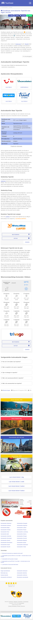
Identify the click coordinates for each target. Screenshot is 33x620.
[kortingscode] (16, 507)
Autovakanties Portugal (22, 536)
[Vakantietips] (16, 464)
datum (15, 238)
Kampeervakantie (4, 575)
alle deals (9, 87)
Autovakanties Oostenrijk (6, 536)
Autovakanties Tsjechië (5, 546)
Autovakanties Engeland (22, 525)
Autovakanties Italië (5, 534)
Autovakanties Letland (21, 527)
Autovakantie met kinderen (6, 577)
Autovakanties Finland (21, 529)
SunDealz (11, 601)
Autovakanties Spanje (21, 542)
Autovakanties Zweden (5, 540)
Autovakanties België (5, 527)
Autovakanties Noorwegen (6, 538)
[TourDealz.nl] (11, 583)
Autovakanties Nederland (6, 523)
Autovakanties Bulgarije (22, 540)
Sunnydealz (21, 603)
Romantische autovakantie (22, 577)
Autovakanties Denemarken (6, 542)
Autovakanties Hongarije (22, 523)
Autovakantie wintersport (22, 570)
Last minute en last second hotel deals (10, 564)
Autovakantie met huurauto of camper (10, 559)
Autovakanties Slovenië (22, 538)
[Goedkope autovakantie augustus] (16, 427)
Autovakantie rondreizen (22, 575)
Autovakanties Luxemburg (22, 531)
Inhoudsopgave (28, 56)
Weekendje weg (4, 573)
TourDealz (20, 601)
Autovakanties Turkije (21, 546)
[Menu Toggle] (30, 3)
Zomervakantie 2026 (16, 400)
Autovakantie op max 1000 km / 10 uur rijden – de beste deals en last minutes (16, 556)
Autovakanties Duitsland (6, 525)
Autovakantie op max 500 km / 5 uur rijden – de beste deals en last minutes (15, 562)
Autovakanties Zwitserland (22, 544)
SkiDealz (15, 601)
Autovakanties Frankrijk (5, 529)
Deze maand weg (16, 418)
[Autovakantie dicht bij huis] (16, 446)
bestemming (15, 234)
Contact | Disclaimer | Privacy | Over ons (16, 606)
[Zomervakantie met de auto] (16, 408)
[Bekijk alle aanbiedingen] (5, 616)
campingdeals (24, 87)
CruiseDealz (25, 601)
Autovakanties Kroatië (5, 544)
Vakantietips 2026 (16, 456)
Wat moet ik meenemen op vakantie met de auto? (12, 553)
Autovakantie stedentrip (22, 573)
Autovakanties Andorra (21, 534)
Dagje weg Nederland (5, 570)
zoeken (27, 242)
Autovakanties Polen (5, 531)
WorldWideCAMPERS (20, 218)
